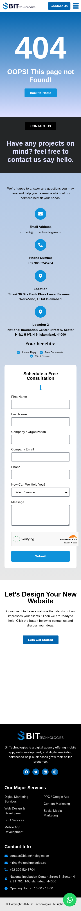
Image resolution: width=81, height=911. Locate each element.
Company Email (22, 449)
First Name (19, 396)
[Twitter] (35, 772)
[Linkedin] (45, 772)
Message (17, 502)
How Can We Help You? (28, 484)
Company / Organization (28, 432)
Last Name (19, 414)
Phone (15, 467)
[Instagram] (54, 772)
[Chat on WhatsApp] (69, 899)
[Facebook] (26, 772)
